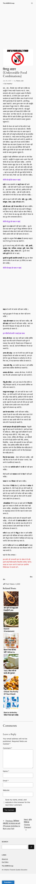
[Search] (31, 847)
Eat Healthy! (8, 83)
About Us (5, 859)
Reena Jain (20, 81)
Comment (7, 748)
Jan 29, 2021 (7, 81)
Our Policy (5, 862)
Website (6, 790)
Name (6, 771)
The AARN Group (8, 3)
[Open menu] (32, 3)
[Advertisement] (18, 26)
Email (6, 781)
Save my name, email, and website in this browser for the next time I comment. (17, 802)
